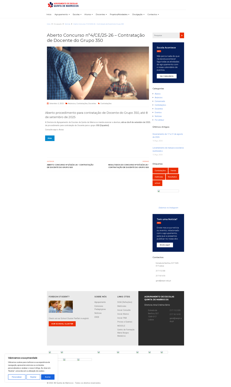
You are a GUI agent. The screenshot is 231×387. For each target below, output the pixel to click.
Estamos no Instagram (168, 208)
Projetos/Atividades (118, 14)
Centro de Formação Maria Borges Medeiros (126, 332)
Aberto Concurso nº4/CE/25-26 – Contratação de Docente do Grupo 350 (98, 24)
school (157, 183)
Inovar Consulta (124, 310)
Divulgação (137, 14)
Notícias (67, 24)
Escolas (76, 14)
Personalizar (17, 377)
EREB (96, 317)
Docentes (100, 14)
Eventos (158, 112)
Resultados (172, 177)
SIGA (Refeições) (124, 302)
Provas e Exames (124, 322)
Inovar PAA (122, 318)
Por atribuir (159, 120)
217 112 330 (175, 310)
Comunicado (160, 101)
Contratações (82, 103)
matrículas (159, 177)
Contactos (152, 14)
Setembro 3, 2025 (56, 103)
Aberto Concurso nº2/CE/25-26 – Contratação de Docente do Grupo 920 (70, 166)
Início (48, 14)
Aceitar (48, 377)
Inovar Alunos (123, 314)
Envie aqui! (165, 245)
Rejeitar (33, 377)
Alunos (87, 14)
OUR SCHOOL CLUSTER (62, 324)
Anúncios (72, 103)
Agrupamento (61, 14)
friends (173, 170)
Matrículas (121, 306)
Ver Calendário (166, 76)
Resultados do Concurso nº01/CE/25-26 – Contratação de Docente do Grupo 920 (128, 166)
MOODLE (121, 326)
